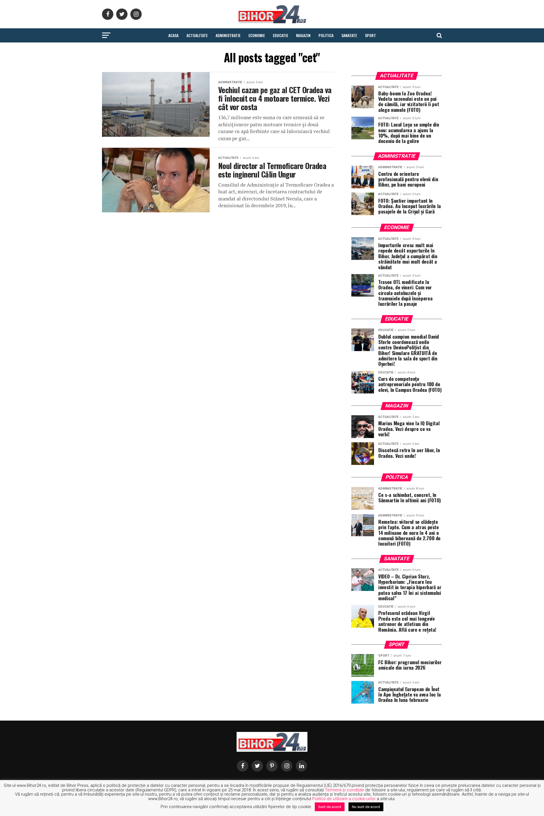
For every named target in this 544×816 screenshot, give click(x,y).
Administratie (228, 35)
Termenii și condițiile (344, 789)
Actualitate (197, 35)
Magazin (303, 35)
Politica (325, 35)
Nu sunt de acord (366, 807)
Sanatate (349, 35)
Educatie (280, 35)
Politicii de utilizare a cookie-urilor (344, 798)
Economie (256, 35)
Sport (370, 35)
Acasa (173, 35)
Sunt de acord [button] (329, 807)
